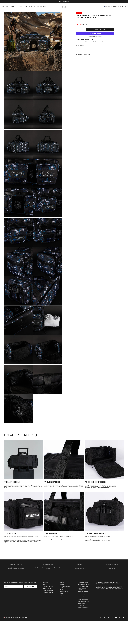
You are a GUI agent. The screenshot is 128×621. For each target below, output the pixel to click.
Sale (44, 6)
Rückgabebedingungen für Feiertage (83, 595)
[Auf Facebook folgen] (100, 617)
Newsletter (45, 582)
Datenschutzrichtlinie (48, 586)
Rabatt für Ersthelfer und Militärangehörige (83, 598)
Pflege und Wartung (48, 590)
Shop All (13, 6)
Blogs (61, 589)
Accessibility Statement (83, 607)
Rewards (62, 582)
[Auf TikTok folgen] (120, 617)
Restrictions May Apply (83, 601)
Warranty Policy (82, 605)
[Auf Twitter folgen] (104, 617)
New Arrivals (5, 6)
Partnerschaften (64, 591)
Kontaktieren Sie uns (83, 582)
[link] (80, 21)
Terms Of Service (47, 588)
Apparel (20, 6)
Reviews (62, 584)
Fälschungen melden (48, 592)
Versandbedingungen (83, 586)
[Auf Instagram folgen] (108, 617)
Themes (26, 6)
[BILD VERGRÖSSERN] (58, 67)
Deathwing (32, 6)
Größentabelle (81, 603)
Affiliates (62, 595)
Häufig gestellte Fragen (83, 584)
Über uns (45, 584)
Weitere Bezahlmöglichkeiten (95, 36)
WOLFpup (39, 6)
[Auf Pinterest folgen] (112, 617)
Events (61, 593)
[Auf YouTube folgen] (116, 617)
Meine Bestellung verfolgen (82, 589)
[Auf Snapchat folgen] (123, 617)
